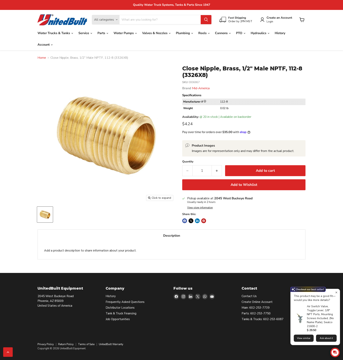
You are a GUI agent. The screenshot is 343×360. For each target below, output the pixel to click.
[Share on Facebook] (184, 220)
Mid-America (201, 88)
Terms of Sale (86, 344)
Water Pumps (124, 33)
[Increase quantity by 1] (217, 170)
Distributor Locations (120, 308)
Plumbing (183, 33)
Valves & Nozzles (155, 33)
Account (44, 44)
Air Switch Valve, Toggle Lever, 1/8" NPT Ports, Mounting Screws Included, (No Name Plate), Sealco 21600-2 (320, 316)
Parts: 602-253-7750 (256, 313)
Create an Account (279, 17)
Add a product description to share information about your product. (90, 250)
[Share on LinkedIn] (197, 220)
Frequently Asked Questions (125, 302)
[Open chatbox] (335, 352)
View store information (200, 207)
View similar (303, 338)
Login (270, 21)
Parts (101, 33)
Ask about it (326, 338)
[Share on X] (191, 220)
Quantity (187, 161)
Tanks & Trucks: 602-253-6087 (262, 319)
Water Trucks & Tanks (54, 33)
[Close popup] (336, 292)
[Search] (206, 19)
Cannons (221, 33)
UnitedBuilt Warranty (111, 344)
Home (42, 58)
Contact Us (249, 296)
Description (171, 235)
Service (84, 33)
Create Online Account (257, 302)
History (280, 33)
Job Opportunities (118, 319)
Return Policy (66, 344)
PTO (239, 33)
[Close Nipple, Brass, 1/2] (45, 214)
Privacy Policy (46, 344)
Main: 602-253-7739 (256, 308)
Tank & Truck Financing (121, 313)
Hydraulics (259, 33)
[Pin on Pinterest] (203, 220)
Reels (202, 33)
